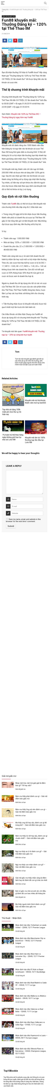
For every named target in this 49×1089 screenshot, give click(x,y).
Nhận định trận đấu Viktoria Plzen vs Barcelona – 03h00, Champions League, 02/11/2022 (30, 1051)
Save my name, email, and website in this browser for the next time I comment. (23, 520)
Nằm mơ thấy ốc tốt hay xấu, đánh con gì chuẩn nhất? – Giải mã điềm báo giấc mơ (31, 838)
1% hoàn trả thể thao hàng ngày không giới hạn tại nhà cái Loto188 (12, 437)
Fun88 (13, 204)
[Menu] (3, 3)
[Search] (45, 3)
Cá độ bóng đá (20, 931)
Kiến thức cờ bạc (20, 802)
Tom (17, 351)
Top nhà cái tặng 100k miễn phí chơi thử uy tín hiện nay (11, 411)
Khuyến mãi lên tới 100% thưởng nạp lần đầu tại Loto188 (35, 440)
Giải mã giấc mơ (20, 789)
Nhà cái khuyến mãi (8, 16)
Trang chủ (5, 9)
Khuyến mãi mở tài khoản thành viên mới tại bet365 (35, 401)
